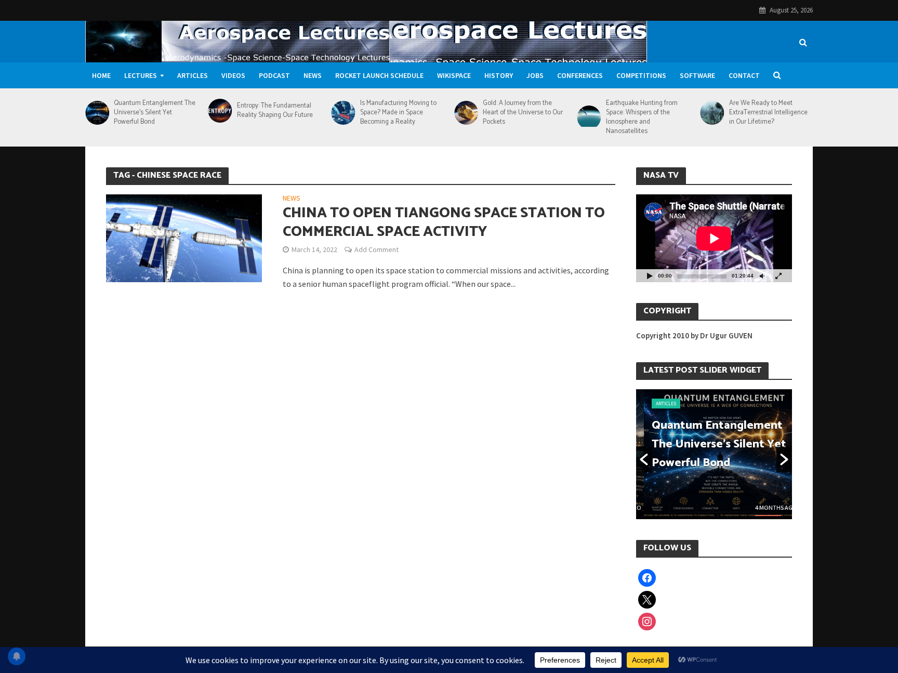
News (312, 75)
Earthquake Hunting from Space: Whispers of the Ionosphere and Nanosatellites (642, 117)
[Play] (649, 275)
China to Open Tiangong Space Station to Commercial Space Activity (444, 222)
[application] (714, 238)
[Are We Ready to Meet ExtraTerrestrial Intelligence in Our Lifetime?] (711, 113)
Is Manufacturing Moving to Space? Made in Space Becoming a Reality (398, 113)
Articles (192, 75)
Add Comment (376, 249)
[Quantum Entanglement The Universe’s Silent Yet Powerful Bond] (97, 113)
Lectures (140, 75)
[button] (644, 459)
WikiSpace (454, 75)
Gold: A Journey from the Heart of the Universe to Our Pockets (523, 113)
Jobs (535, 75)
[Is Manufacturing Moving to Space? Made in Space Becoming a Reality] (342, 113)
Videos (233, 75)
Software (697, 75)
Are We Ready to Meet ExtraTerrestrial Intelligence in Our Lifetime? (768, 113)
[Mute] (762, 275)
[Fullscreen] (778, 275)
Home (101, 75)
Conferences (580, 75)
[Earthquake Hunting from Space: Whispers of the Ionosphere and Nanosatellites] (589, 117)
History (498, 75)
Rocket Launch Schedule (379, 75)
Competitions (641, 75)
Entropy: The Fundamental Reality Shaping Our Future (275, 110)
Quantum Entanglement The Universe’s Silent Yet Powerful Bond (154, 113)
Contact (744, 75)
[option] (714, 454)
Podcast (274, 75)
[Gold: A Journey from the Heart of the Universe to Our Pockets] (466, 113)
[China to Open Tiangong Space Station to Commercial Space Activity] (184, 237)
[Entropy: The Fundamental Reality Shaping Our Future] (220, 111)
